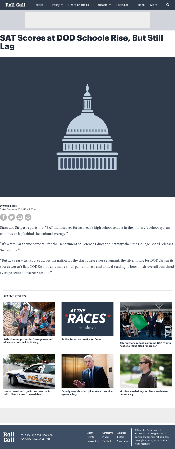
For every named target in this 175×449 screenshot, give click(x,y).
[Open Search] (168, 5)
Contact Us (107, 432)
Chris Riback (10, 206)
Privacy (105, 436)
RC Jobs (120, 436)
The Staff (106, 441)
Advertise (121, 432)
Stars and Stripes (13, 228)
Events (91, 436)
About (90, 432)
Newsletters (93, 441)
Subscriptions (123, 441)
